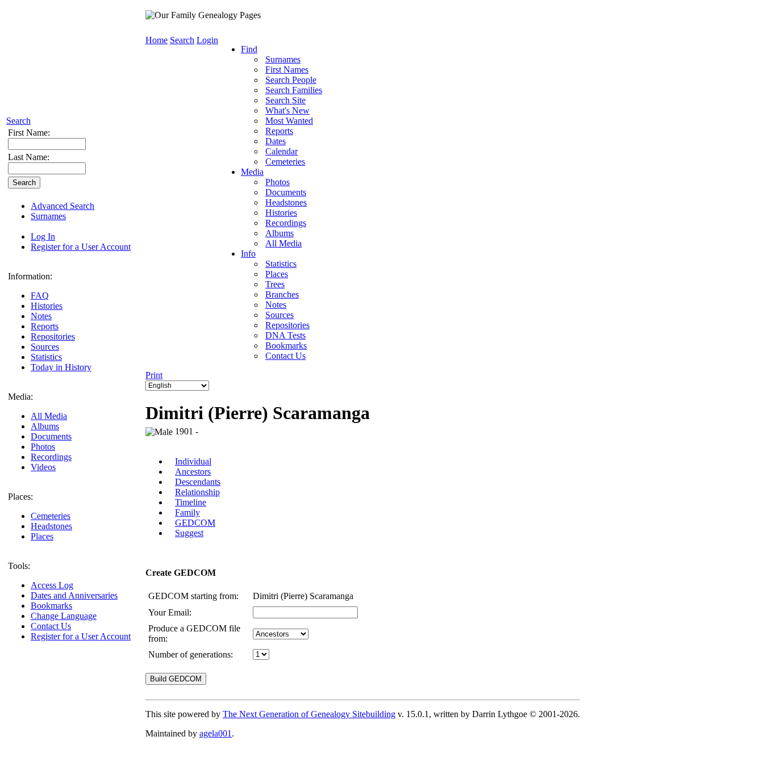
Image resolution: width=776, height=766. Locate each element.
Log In (43, 236)
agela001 (215, 733)
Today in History (61, 367)
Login (207, 40)
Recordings (51, 457)
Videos (43, 467)
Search (18, 120)
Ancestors (193, 471)
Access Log (52, 585)
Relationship (197, 492)
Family (187, 512)
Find (249, 49)
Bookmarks (51, 605)
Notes (41, 316)
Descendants (197, 482)
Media (252, 172)
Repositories (53, 336)
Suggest (189, 533)
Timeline (190, 502)
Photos (43, 446)
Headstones (51, 526)
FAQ (40, 295)
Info (248, 253)
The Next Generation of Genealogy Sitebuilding (309, 714)
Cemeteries (50, 516)
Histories (46, 306)
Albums (45, 426)
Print (153, 375)
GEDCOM (195, 523)
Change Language (64, 616)
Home (156, 40)
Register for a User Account (81, 247)
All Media (49, 416)
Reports (45, 326)
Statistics (46, 357)
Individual (193, 461)
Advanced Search (62, 206)
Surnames (48, 216)
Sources (45, 346)
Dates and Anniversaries (74, 595)
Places (42, 536)
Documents (51, 436)
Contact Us (51, 626)
